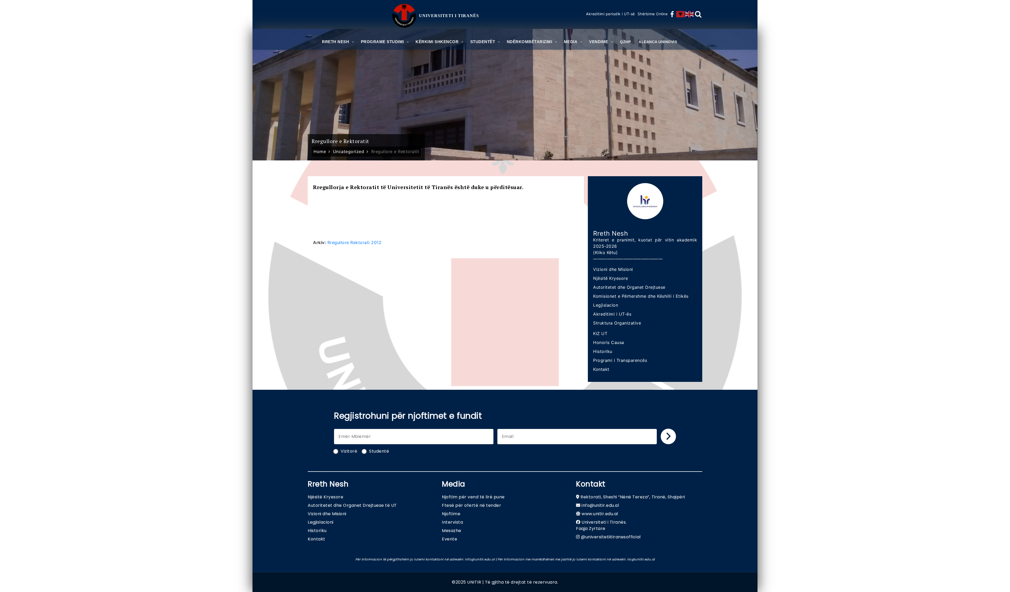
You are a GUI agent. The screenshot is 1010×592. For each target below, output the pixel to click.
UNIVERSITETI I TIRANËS (449, 15)
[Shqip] (680, 14)
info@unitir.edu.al (600, 505)
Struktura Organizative (617, 323)
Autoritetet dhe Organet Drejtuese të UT (352, 505)
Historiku (602, 351)
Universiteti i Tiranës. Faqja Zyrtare (601, 525)
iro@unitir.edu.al (641, 559)
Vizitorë (349, 451)
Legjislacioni (321, 522)
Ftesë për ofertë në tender (471, 505)
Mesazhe (451, 531)
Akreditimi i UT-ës (612, 314)
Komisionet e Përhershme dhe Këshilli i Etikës (641, 296)
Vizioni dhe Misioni (613, 269)
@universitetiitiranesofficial (611, 537)
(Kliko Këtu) (605, 252)
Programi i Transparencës (620, 360)
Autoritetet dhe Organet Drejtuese (629, 287)
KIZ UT (600, 333)
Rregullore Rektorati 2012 (354, 242)
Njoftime (451, 514)
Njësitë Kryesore (610, 278)
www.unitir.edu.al (600, 514)
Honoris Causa (608, 342)
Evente (449, 539)
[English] (689, 14)
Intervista (452, 522)
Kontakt (601, 369)
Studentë (379, 451)
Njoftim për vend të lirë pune (473, 497)
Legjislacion (605, 305)
